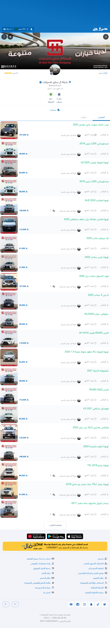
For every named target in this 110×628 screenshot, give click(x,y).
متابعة (103, 73)
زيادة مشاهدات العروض (40, 563)
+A (15, 604)
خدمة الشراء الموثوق (41, 568)
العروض (101, 117)
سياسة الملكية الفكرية (94, 592)
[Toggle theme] (31, 29)
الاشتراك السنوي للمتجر (94, 563)
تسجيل (101, 559)
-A (6, 604)
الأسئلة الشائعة (97, 588)
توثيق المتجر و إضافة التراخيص (91, 573)
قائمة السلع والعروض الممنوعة (37, 583)
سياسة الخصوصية (42, 588)
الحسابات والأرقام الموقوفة (92, 583)
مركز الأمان (45, 573)
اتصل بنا (46, 592)
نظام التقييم (98, 578)
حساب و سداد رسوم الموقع (38, 559)
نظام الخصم (45, 578)
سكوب (83, 117)
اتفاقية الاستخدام (96, 568)
